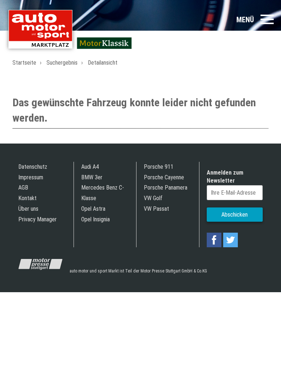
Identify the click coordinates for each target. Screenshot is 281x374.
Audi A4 (90, 166)
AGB (23, 187)
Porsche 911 (158, 166)
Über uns (28, 208)
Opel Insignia (95, 219)
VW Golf (153, 198)
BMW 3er (91, 177)
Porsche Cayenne (164, 177)
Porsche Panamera (165, 187)
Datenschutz (32, 166)
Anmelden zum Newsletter (225, 176)
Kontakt (27, 198)
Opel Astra (93, 208)
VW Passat (156, 208)
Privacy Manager (37, 219)
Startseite (24, 62)
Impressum (30, 177)
